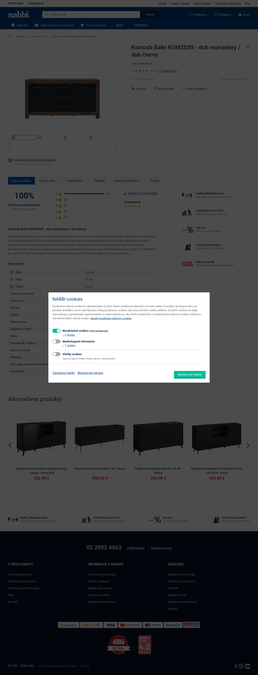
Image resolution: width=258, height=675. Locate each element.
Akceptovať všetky (190, 374)
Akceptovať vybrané (90, 373)
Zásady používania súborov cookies (111, 318)
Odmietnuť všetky (63, 373)
